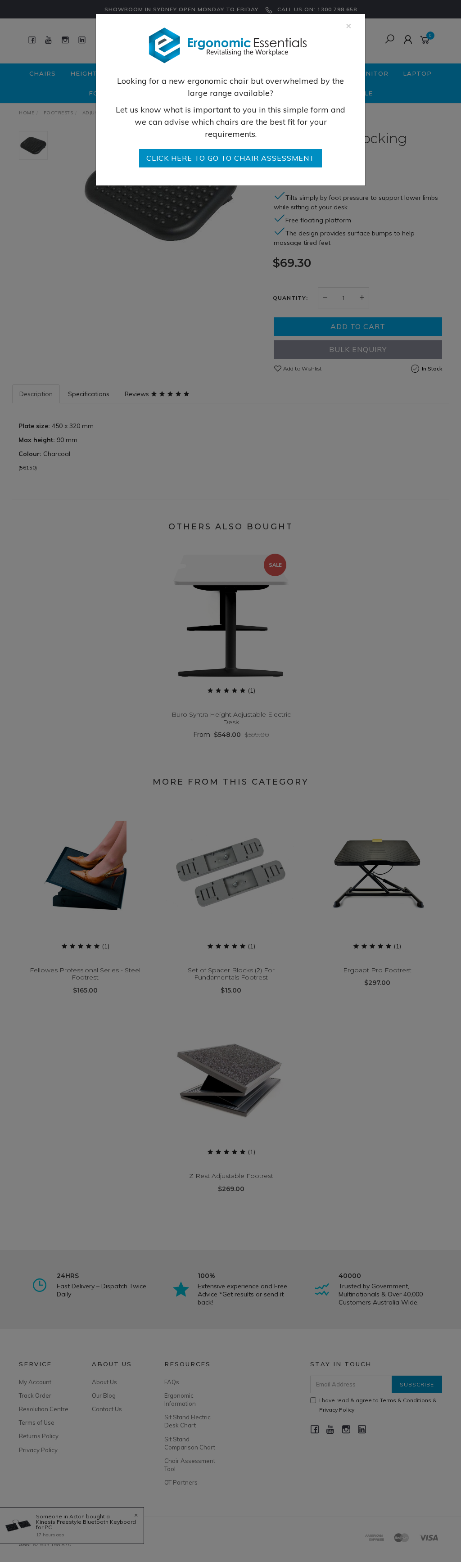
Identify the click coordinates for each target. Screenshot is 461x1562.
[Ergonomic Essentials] (228, 45)
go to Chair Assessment (230, 158)
